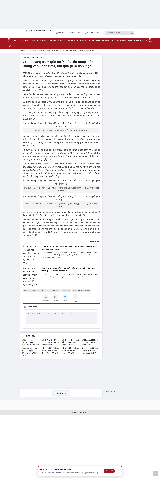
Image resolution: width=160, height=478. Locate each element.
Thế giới (52, 40)
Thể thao (43, 40)
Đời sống (105, 40)
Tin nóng (42, 50)
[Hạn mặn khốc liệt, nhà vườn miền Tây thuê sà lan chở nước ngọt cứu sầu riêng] (31, 254)
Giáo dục (61, 40)
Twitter (55, 301)
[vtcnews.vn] (45, 296)
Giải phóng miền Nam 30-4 (87, 50)
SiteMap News (83, 412)
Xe (112, 40)
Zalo (65, 301)
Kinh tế (35, 40)
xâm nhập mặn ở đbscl (81, 290)
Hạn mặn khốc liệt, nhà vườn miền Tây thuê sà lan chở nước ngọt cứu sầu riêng (69, 247)
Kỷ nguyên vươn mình (68, 50)
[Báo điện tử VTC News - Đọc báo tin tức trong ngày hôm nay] (38, 33)
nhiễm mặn (55, 290)
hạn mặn (27, 290)
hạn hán (36, 290)
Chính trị (24, 50)
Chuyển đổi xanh (140, 40)
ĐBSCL (45, 290)
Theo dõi (109, 471)
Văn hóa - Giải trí (83, 40)
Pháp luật (71, 40)
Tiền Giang (66, 290)
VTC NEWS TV (25, 40)
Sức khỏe (96, 40)
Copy (75, 301)
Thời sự (16, 40)
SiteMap (74, 412)
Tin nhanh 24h (37, 57)
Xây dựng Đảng (52, 50)
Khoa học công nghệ (123, 40)
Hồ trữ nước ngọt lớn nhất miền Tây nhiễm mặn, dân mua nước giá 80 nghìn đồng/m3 (68, 269)
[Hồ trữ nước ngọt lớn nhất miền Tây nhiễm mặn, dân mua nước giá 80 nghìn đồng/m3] (31, 276)
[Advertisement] (122, 90)
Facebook (45, 301)
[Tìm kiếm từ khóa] (132, 32)
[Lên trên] (155, 473)
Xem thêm (60, 393)
